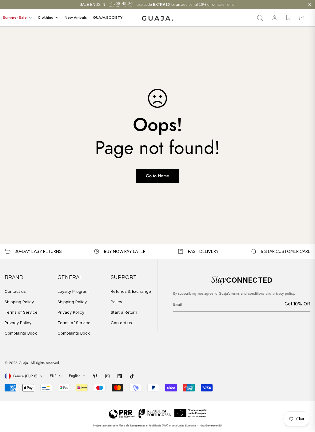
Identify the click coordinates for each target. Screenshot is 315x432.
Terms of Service (21, 312)
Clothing (46, 17)
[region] (157, 4)
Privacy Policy (18, 322)
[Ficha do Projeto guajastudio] (158, 413)
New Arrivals (76, 17)
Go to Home (157, 176)
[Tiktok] (132, 376)
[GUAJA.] (157, 18)
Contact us (15, 291)
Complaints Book (21, 333)
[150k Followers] (107, 376)
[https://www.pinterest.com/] (95, 376)
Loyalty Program (73, 291)
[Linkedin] (119, 376)
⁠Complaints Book (74, 333)
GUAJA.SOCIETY (107, 17)
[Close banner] (309, 4)
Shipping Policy (19, 301)
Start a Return (124, 312)
